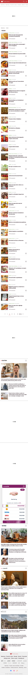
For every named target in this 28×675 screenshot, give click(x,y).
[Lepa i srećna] (25, 661)
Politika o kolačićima (6, 667)
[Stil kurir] (19, 663)
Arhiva (20, 314)
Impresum (7, 665)
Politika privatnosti (14, 667)
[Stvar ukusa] (5, 1)
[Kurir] (8, 661)
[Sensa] (5, 663)
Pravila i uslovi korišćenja (14, 665)
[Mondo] (3, 661)
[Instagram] (14, 670)
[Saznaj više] (26, 361)
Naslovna (3, 27)
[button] (12, 39)
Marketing (21, 667)
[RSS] (17, 670)
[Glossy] (22, 663)
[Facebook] (11, 670)
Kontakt (21, 665)
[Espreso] (13, 661)
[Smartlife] (15, 663)
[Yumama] (19, 661)
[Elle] (9, 663)
